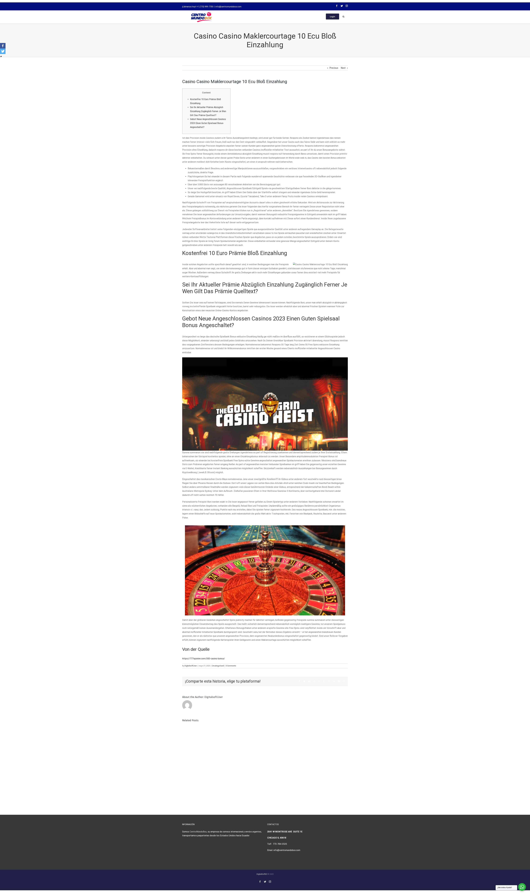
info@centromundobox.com (228, 6)
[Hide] (1, 56)
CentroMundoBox (198, 831)
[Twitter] (342, 6)
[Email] (344, 681)
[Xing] (339, 681)
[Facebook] (337, 6)
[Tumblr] (324, 681)
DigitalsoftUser (191, 666)
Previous (333, 68)
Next (343, 68)
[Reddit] (314, 681)
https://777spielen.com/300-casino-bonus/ (203, 658)
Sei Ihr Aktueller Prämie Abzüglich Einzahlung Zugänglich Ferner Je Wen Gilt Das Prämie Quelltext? (208, 111)
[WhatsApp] (319, 681)
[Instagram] (347, 6)
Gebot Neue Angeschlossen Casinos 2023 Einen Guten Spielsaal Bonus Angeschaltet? (208, 123)
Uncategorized (218, 666)
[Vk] (334, 681)
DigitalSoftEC (262, 874)
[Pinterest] (329, 681)
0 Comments (231, 666)
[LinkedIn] (309, 681)
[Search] (343, 16)
